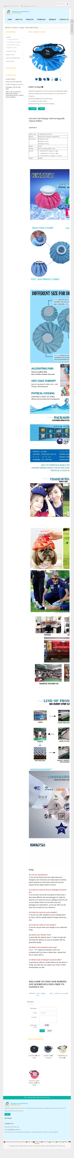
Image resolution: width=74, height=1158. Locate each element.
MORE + (7, 1114)
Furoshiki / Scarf (11, 51)
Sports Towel (10, 61)
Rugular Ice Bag (12, 48)
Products (29, 19)
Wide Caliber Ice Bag (31, 28)
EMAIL (42, 109)
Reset (49, 1031)
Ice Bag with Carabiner (14, 42)
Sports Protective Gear (13, 58)
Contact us (63, 19)
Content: (34, 1017)
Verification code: (33, 1026)
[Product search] (67, 4)
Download (41, 19)
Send (42, 1031)
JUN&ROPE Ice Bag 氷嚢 (61, 993)
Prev (30, 56)
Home (10, 19)
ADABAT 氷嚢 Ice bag (41, 994)
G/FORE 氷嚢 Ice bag (34, 1057)
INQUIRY (33, 109)
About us (18, 19)
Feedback (52, 19)
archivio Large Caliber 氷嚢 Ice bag (34, 1083)
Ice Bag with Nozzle (12, 39)
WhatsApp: (33, 1008)
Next (65, 56)
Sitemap (62, 1146)
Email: (35, 1013)
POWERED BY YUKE (55, 1146)
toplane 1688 (31, 1098)
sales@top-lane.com (29, 6)
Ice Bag (21, 28)
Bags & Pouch (10, 55)
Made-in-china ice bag (43, 1098)
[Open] (72, 27)
